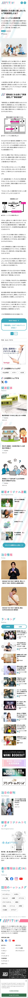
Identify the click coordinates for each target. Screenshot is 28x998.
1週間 (20, 627)
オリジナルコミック (20, 950)
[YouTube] (21, 878)
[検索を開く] (21, 3)
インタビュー (4, 950)
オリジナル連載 (19, 948)
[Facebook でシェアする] (6, 382)
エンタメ (3, 948)
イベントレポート (5, 956)
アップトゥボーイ (5, 961)
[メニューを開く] (24, 3)
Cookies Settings (14, 991)
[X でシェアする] (2, 382)
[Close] (26, 981)
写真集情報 (4, 958)
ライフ (3, 31)
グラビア (3, 953)
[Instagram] (16, 878)
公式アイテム (4, 963)
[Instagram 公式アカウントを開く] (10, 941)
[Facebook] (11, 878)
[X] (7, 878)
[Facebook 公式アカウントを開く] (6, 941)
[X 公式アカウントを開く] (2, 941)
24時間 (8, 627)
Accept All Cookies (14, 995)
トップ (2, 916)
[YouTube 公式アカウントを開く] (13, 941)
